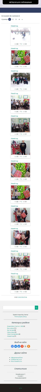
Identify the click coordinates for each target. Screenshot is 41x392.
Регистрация (18, 316)
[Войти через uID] (12, 346)
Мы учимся (10, 328)
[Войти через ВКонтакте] (15, 346)
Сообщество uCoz (16, 359)
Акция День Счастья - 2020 (15, 326)
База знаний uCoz (16, 361)
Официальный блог (17, 357)
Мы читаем (10, 330)
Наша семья (11, 332)
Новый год (14, 26)
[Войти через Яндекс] (22, 346)
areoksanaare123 (21, 36)
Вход (25, 316)
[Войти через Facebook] (18, 346)
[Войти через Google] (25, 346)
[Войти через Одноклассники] (28, 346)
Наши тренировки (12, 334)
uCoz (20, 388)
